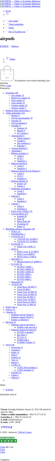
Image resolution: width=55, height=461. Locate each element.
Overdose (22, 224)
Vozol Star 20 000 (26, 297)
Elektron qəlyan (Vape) (22, 314)
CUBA (15, 365)
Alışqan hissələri (19, 148)
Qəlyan (10, 309)
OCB (20, 158)
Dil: (10, 32)
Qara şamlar (18, 103)
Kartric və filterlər (20, 319)
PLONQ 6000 (24, 277)
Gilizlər (15, 204)
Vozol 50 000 (24, 289)
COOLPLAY (18, 236)
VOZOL (16, 284)
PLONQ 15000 (25, 267)
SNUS (10, 345)
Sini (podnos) (24, 143)
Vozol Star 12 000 (26, 304)
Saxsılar (16, 120)
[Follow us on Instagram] (7, 427)
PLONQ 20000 (25, 269)
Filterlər (15, 196)
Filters (12, 59)
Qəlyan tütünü (19, 214)
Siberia (15, 377)
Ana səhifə (13, 21)
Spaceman (17, 282)
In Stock (9, 389)
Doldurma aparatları (21, 188)
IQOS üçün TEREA (21, 211)
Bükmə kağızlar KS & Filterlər (25, 171)
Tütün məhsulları (16, 24)
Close (8, 85)
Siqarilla (16, 125)
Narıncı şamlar (18, 108)
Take (20, 219)
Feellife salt (23, 340)
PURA (15, 231)
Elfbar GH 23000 (26, 246)
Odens (15, 375)
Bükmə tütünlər (19, 181)
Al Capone (22, 133)
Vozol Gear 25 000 (27, 292)
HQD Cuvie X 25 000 (28, 251)
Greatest (15, 350)
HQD (14, 249)
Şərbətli (22, 216)
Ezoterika (12, 93)
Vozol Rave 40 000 (27, 287)
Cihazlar (11, 312)
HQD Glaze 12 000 (26, 256)
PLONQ (16, 264)
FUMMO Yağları (26, 342)
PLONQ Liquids (25, 332)
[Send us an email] (4, 427)
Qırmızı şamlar (19, 105)
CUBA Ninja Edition (27, 367)
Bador (21, 226)
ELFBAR (17, 244)
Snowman (17, 347)
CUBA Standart (25, 370)
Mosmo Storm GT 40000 (29, 262)
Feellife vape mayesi (27, 327)
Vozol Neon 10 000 (26, 302)
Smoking (22, 161)
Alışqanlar (16, 151)
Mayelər (11, 322)
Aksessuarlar (17, 136)
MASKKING (18, 234)
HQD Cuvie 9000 (26, 254)
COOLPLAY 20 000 (27, 239)
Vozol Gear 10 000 (26, 299)
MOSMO (17, 259)
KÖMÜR (4, 46)
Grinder (21, 141)
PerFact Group (24, 432)
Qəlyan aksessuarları (21, 118)
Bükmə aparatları (19, 153)
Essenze (22, 128)
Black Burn (23, 221)
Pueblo (21, 186)
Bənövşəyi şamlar (20, 98)
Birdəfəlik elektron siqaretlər (20, 229)
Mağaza (14, 46)
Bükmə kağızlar (19, 163)
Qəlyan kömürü (19, 123)
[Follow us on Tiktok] (11, 427)
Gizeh (20, 156)
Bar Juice (22, 335)
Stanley (21, 183)
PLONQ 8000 (24, 279)
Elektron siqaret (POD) (22, 317)
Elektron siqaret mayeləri (23, 330)
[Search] (7, 14)
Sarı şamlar (17, 95)
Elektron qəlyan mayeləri (23, 325)
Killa (14, 355)
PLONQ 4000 (24, 274)
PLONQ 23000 (25, 272)
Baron (14, 362)
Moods (21, 130)
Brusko (15, 115)
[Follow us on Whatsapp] (9, 427)
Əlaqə (11, 27)
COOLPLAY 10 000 (27, 241)
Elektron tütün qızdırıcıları (18, 110)
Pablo (15, 352)
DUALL (21, 337)
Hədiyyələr (11, 307)
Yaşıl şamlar (18, 100)
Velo (14, 360)
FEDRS (16, 372)
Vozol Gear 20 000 (27, 294)
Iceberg (16, 357)
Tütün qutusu (23, 138)
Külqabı (21, 146)
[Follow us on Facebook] (2, 427)
